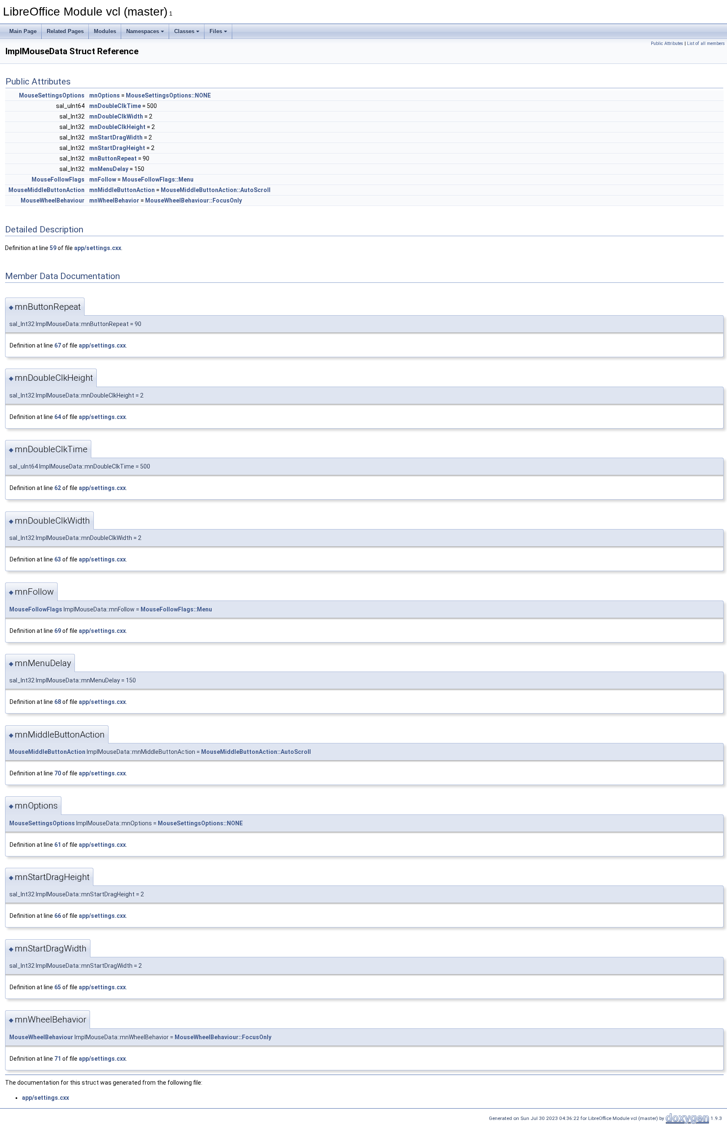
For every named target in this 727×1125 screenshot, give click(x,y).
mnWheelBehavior (114, 200)
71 (57, 1058)
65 (57, 987)
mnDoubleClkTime (115, 106)
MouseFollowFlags (58, 179)
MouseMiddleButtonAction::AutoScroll (216, 190)
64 (57, 417)
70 (57, 773)
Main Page (23, 31)
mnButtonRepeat (113, 158)
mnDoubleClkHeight (117, 127)
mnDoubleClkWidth (116, 116)
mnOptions (104, 95)
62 (57, 488)
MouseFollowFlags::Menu (158, 179)
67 (57, 345)
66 (57, 915)
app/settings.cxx (97, 248)
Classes (184, 31)
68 (57, 701)
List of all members (706, 43)
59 (53, 248)
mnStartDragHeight (117, 148)
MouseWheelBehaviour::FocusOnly (193, 200)
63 (57, 559)
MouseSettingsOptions (52, 95)
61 (57, 844)
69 (57, 630)
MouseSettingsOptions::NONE (168, 95)
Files (216, 31)
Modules (105, 31)
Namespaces (142, 31)
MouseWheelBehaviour (53, 200)
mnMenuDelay (108, 169)
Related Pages (65, 31)
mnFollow (102, 179)
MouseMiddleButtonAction (46, 190)
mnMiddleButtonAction (122, 190)
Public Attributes (667, 43)
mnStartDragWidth (116, 137)
